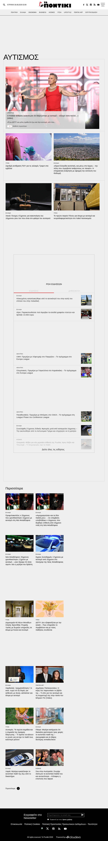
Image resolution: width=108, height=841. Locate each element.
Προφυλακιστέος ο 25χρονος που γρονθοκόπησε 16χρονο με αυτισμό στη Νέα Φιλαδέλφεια (18, 517)
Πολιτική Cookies (32, 824)
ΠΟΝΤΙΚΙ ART (40, 685)
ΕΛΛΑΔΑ (56, 163)
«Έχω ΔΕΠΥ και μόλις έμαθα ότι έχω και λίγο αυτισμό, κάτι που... (31, 122)
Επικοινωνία (16, 824)
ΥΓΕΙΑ (7, 163)
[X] (87, 5)
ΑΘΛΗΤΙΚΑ (19, 354)
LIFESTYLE (10, 113)
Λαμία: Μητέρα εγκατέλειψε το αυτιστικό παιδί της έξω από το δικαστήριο (18, 773)
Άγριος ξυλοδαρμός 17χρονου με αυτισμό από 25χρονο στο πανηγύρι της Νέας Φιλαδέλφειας (49, 559)
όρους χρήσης (67, 819)
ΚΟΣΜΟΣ (19, 439)
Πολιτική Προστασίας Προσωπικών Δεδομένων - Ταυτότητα (69, 824)
